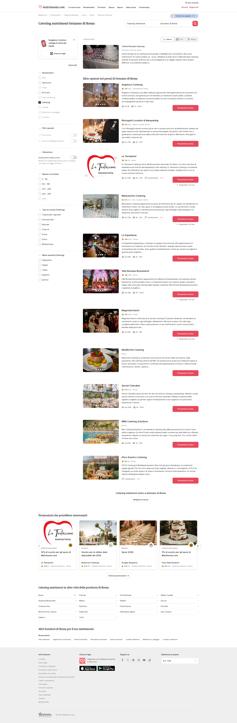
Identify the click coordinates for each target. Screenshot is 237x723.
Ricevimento (89, 7)
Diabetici (45, 275)
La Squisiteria (129, 235)
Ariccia (163, 601)
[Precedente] (39, 546)
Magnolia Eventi (130, 310)
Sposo (120, 7)
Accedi (185, 7)
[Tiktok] (149, 660)
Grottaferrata (125, 595)
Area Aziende (192, 3)
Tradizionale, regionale (51, 214)
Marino (82, 601)
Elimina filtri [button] (73, 65)
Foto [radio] (181, 39)
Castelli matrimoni (133, 639)
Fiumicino (83, 606)
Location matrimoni (170, 639)
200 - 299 (46, 189)
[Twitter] (128, 660)
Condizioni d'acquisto (47, 666)
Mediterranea (47, 244)
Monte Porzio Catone (48, 612)
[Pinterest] (133, 660)
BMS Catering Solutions (135, 421)
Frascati (82, 595)
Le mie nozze (74, 7)
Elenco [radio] (169, 39)
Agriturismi (46, 82)
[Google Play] (106, 670)
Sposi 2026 (127, 552)
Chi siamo (42, 691)
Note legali (43, 663)
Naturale (45, 224)
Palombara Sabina (127, 612)
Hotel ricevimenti (80, 639)
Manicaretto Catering (133, 195)
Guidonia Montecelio (47, 601)
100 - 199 (46, 184)
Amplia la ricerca (140, 499)
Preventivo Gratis (186, 108)
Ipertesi (45, 280)
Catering (46, 102)
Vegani (45, 265)
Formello (164, 606)
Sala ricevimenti (116, 639)
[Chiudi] (74, 40)
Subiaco (42, 617)
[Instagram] (139, 660)
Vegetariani (47, 260)
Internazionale (48, 219)
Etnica (44, 239)
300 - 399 (46, 194)
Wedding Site (44, 702)
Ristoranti (46, 92)
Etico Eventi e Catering (134, 457)
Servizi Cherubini (131, 385)
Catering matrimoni (71, 15)
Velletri (123, 601)
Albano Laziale (167, 595)
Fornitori (102, 7)
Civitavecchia (44, 606)
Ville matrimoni (44, 639)
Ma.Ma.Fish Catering (133, 349)
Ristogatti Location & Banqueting (140, 120)
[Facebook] (122, 660)
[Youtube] (144, 660)
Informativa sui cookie (47, 673)
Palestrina (83, 612)
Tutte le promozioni (117, 576)
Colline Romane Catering (133, 46)
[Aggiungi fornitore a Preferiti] (115, 48)
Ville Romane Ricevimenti (135, 271)
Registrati (193, 7)
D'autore (45, 229)
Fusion (44, 234)
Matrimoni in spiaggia (151, 639)
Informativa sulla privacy (48, 670)
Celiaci (45, 270)
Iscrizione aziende (46, 688)
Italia (169, 661)
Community (144, 7)
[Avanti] (198, 546)
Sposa (111, 7)
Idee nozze (131, 7)
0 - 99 (44, 179)
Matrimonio (43, 15)
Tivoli (81, 617)
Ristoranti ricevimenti (99, 639)
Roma (92, 15)
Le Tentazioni (129, 156)
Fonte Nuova (125, 606)
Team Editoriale (45, 695)
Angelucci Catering (132, 84)
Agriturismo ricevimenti (62, 639)
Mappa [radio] (193, 39)
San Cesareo (166, 612)
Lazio (84, 15)
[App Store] (88, 670)
